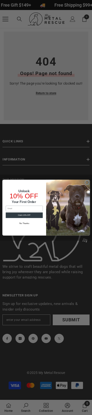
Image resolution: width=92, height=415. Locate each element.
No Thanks (24, 223)
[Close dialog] (87, 182)
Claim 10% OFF (24, 215)
